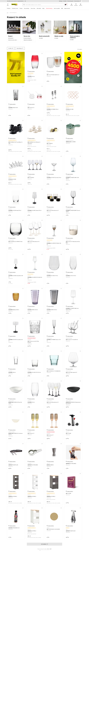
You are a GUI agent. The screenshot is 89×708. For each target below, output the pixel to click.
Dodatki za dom (15, 8)
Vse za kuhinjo (26, 8)
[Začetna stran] (7, 12)
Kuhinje (21, 8)
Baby (43, 8)
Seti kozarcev (10, 38)
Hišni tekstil (39, 8)
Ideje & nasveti (67, 8)
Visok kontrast (77, 1)
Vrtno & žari (33, 8)
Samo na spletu (57, 8)
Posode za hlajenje (27, 38)
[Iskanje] (24, 4)
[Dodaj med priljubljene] (42, 53)
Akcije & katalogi (49, 8)
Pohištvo (8, 8)
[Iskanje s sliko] (65, 4)
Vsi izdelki (41, 38)
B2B (62, 8)
